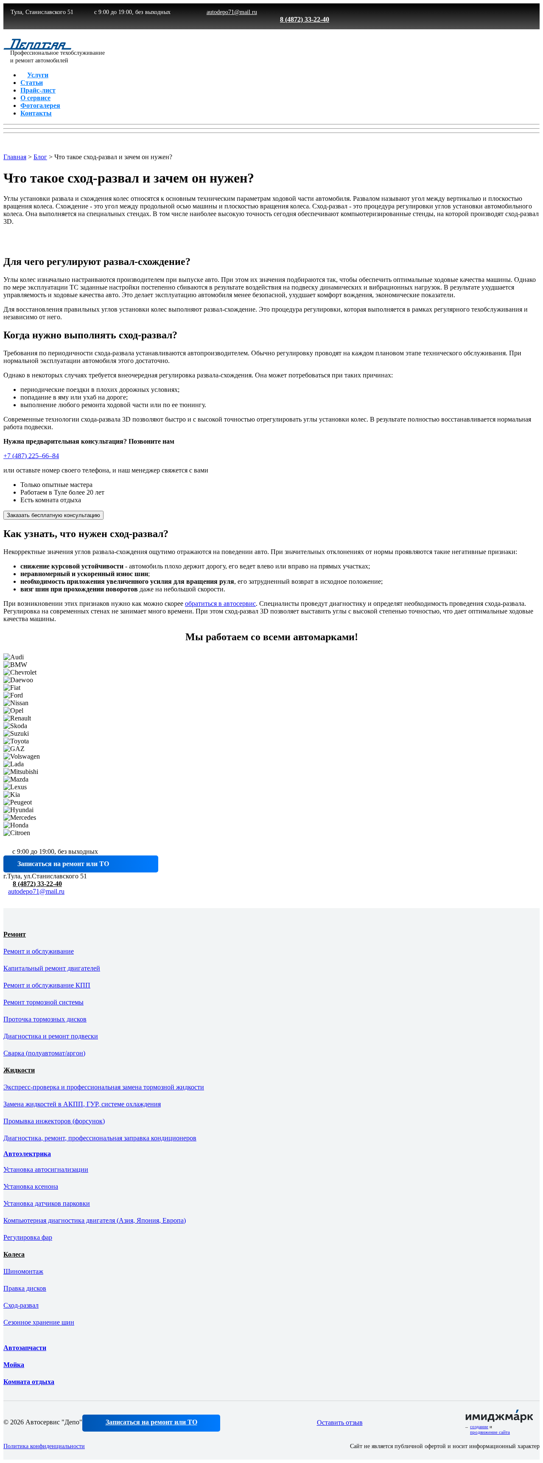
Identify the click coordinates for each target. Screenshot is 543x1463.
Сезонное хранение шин (38, 1322)
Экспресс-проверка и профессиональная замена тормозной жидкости (103, 1087)
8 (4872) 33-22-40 (37, 883)
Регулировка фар (27, 1237)
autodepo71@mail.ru (36, 891)
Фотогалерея (40, 105)
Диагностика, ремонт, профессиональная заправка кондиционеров (99, 1138)
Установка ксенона (30, 1186)
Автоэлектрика (27, 1153)
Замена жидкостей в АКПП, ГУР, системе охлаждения (82, 1104)
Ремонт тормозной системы (43, 1002)
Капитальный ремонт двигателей (51, 968)
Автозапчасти (24, 1347)
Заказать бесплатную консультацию (53, 515)
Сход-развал (21, 1305)
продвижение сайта (490, 1432)
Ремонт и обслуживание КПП (46, 985)
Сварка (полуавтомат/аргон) (44, 1053)
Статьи (31, 82)
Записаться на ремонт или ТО (151, 1422)
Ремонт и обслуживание (38, 951)
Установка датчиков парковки (46, 1203)
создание (479, 1426)
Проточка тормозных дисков (45, 1019)
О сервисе (35, 97)
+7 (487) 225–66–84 (31, 455)
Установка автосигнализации (45, 1169)
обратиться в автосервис (220, 603)
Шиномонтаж (23, 1271)
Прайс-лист (38, 90)
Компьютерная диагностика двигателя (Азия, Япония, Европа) (94, 1220)
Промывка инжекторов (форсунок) (54, 1121)
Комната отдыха (28, 1381)
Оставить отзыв (340, 1422)
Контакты (36, 113)
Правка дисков (24, 1288)
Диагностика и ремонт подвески (50, 1036)
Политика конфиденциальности (44, 1446)
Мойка (13, 1364)
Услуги (37, 75)
